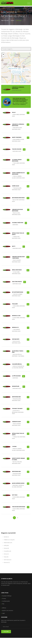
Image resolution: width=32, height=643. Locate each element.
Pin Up (13, 112)
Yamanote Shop (16, 421)
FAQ (3, 603)
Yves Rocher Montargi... (17, 72)
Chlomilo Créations (17, 222)
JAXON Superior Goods (18, 483)
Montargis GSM (16, 471)
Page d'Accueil (5, 20)
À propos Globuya (6, 596)
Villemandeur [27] (8, 542)
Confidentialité (6, 601)
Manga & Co (15, 327)
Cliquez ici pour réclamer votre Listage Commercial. (20, 103)
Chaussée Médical (17, 364)
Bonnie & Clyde (16, 315)
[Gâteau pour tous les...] (24, 66)
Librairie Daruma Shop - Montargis (18, 257)
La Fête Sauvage (16, 376)
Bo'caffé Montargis (17, 292)
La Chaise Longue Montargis (16, 160)
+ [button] (3, 54)
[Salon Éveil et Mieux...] (16, 65)
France (12, 20)
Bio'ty (13, 246)
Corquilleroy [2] (7, 551)
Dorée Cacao (15, 186)
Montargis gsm (16, 396)
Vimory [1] (6, 554)
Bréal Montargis (17, 270)
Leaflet (12, 82)
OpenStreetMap (23, 82)
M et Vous (14, 495)
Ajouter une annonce (7, 610)
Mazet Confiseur (16, 137)
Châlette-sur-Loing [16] (9, 539)
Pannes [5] (6, 548)
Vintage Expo (15, 339)
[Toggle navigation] (28, 3)
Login (3, 613)
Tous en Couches (16, 149)
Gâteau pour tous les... (24, 69)
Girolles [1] (6, 537)
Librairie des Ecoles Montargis (17, 210)
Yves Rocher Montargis (18, 506)
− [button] (3, 57)
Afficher (4, 608)
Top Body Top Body (17, 408)
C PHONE (14, 446)
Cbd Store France (17, 281)
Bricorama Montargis (18, 197)
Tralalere (15, 304)
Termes (4, 598)
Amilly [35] (6, 545)
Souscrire (6, 631)
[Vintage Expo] (15, 66)
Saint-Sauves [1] (7, 559)
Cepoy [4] (6, 556)
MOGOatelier (15, 386)
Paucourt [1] (7, 562)
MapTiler (17, 82)
